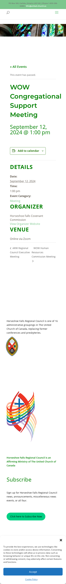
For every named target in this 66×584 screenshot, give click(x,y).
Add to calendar (28, 151)
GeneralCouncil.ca (34, 347)
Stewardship (31, 351)
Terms (21, 371)
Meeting (15, 201)
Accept (33, 571)
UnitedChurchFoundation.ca (39, 344)
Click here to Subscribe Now (26, 516)
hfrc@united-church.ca (36, 6)
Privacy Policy (21, 366)
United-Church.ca (34, 341)
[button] (61, 540)
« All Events (18, 67)
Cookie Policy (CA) (21, 376)
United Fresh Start (34, 354)
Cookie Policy (31, 579)
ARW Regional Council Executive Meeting (20, 252)
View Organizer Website (25, 224)
